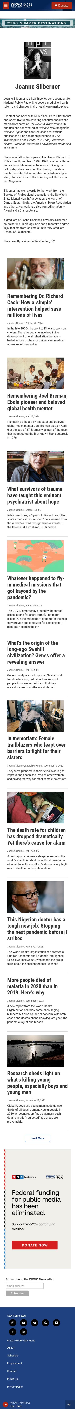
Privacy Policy (15, 1386)
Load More (37, 1138)
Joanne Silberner (15, 323)
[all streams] (70, 1404)
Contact (11, 1371)
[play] (5, 1404)
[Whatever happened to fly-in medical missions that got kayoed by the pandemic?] (35, 556)
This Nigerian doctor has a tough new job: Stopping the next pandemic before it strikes (37, 929)
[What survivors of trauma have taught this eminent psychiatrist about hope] (35, 466)
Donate (63, 5)
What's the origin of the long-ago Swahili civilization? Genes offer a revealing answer (36, 652)
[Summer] (37, 23)
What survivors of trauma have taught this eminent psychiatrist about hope (34, 495)
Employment (14, 1363)
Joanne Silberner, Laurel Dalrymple (24, 765)
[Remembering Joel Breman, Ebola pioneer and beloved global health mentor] (35, 373)
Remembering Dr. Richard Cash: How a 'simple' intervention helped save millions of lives (35, 305)
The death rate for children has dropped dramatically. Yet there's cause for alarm (36, 836)
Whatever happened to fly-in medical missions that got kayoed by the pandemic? (35, 587)
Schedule (12, 1355)
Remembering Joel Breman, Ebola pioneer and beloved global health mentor (37, 402)
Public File (13, 1379)
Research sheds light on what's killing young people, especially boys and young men (37, 1082)
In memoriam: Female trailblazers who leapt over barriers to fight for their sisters (36, 747)
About (10, 1348)
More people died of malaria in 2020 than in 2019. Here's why (32, 986)
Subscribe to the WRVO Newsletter (30, 1279)
